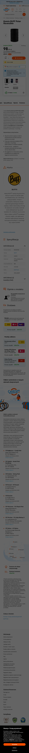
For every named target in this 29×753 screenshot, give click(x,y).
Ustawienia (14, 750)
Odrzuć (14, 747)
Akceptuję (14, 744)
